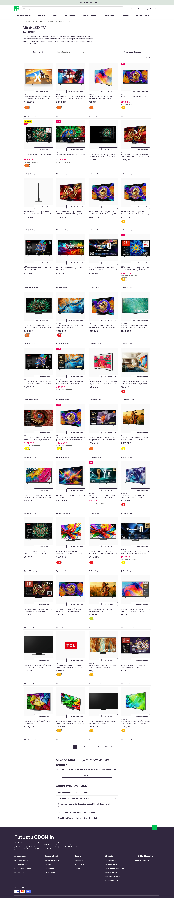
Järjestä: (129, 52)
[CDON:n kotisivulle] (16, 8)
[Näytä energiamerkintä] (27, 107)
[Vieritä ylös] (154, 827)
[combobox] (72, 8)
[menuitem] (23, 15)
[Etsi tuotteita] (119, 8)
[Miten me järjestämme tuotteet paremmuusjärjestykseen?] (124, 52)
